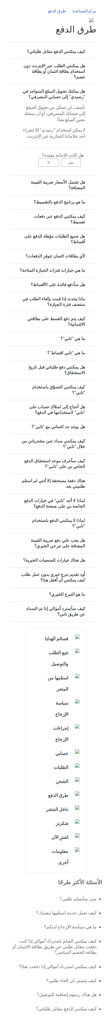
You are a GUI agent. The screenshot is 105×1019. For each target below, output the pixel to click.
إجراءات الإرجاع (60, 734)
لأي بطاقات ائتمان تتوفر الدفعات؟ (55, 256)
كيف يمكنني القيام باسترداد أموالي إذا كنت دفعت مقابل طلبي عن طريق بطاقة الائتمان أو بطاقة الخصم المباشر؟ (54, 947)
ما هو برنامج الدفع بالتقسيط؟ (59, 202)
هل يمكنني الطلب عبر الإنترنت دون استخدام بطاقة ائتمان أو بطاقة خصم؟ (54, 71)
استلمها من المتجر (58, 683)
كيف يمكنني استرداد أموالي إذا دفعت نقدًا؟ (58, 966)
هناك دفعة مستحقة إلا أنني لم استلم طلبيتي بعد (53, 484)
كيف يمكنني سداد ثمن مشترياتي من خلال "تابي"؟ (53, 444)
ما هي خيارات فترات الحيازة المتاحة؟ (52, 270)
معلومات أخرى (60, 857)
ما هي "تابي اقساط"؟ (66, 353)
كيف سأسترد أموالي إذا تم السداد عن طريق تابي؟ (55, 611)
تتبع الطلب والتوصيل (58, 658)
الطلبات (61, 767)
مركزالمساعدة (84, 11)
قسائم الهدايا (56, 639)
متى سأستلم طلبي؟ (78, 899)
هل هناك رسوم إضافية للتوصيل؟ (67, 994)
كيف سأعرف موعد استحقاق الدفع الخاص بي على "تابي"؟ (54, 464)
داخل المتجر (57, 809)
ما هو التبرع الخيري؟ (67, 594)
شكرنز (62, 823)
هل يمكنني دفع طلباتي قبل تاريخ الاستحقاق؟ (57, 370)
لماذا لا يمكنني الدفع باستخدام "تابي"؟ (58, 523)
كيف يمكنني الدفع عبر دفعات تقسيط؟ (59, 219)
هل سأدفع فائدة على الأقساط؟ (58, 285)
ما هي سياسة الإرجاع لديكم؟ (70, 927)
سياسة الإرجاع (61, 709)
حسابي (61, 753)
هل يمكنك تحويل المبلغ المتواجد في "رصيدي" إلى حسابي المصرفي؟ (54, 94)
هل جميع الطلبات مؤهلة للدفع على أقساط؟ (54, 239)
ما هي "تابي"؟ (72, 339)
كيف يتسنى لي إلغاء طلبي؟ (71, 980)
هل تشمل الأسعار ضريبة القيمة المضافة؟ (58, 185)
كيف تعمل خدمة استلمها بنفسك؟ (66, 913)
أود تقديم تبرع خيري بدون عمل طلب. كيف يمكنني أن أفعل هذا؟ (52, 577)
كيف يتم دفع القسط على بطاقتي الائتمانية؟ (56, 322)
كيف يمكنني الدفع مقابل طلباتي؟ (56, 52)
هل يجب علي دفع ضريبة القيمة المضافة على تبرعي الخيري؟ (58, 543)
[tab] (52, 52)
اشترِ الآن (60, 837)
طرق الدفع (57, 11)
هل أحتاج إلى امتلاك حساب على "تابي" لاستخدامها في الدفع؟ (57, 410)
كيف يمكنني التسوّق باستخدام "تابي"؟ (58, 390)
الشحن (62, 781)
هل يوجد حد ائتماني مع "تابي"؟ (58, 427)
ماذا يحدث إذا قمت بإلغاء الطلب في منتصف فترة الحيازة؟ (53, 302)
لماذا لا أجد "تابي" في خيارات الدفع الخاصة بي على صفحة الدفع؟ (54, 503)
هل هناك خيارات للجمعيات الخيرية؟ (54, 560)
